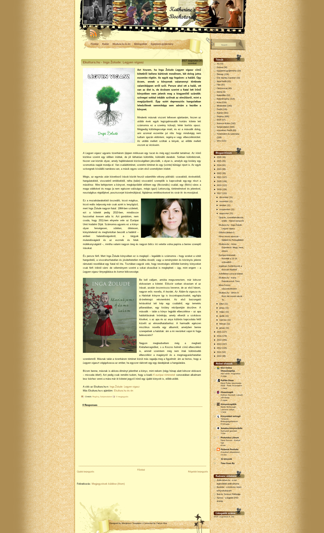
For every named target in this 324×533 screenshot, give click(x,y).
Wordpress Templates (132, 523)
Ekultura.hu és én (121, 44)
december (224, 197)
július (221, 304)
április (222, 316)
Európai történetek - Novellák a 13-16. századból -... (228, 258)
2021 (219, 177)
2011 (219, 352)
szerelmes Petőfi (224, 130)
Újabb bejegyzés (85, 471)
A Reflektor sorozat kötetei (231, 274)
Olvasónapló (227, 392)
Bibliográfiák (140, 44)
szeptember (225, 209)
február (222, 324)
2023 (219, 169)
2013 (219, 344)
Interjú (219, 92)
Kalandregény (223, 99)
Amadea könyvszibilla (231, 428)
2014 (219, 340)
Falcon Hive (161, 523)
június (222, 308)
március (223, 320)
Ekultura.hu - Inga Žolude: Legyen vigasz (113, 62)
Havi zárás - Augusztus (230, 374)
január (222, 328)
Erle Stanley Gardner (226, 78)
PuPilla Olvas (227, 380)
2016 (219, 332)
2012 (219, 348)
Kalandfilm (221, 95)
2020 (219, 181)
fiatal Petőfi (221, 81)
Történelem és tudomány (228, 134)
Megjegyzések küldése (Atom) (108, 483)
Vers (219, 141)
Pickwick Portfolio (229, 449)
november (224, 201)
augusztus (224, 213)
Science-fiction (223, 123)
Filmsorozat (222, 88)
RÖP (219, 120)
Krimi (219, 102)
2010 (219, 356)
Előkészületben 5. (227, 232)
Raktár (105, 44)
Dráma (220, 67)
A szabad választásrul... (231, 452)
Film (218, 85)
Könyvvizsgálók (228, 404)
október (223, 205)
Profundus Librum (230, 437)
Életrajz (220, 74)
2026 (219, 157)
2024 (219, 165)
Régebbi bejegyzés (198, 471)
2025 (219, 161)
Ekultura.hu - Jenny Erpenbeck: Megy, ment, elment (231, 247)
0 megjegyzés (122, 397)
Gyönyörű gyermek (229, 431)
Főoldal (94, 44)
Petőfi (219, 109)
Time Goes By (228, 463)
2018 (219, 189)
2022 (219, 173)
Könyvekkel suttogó (231, 416)
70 (218, 64)
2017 (219, 193)
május (222, 312)
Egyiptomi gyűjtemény (162, 44)
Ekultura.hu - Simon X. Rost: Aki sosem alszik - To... (231, 296)
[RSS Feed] (91, 32)
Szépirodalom (106, 397)
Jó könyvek (226, 459)
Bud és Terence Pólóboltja (228, 494)
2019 (219, 185)
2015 (219, 336)
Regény (95, 397)
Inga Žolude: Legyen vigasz (125, 386)
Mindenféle (221, 106)
